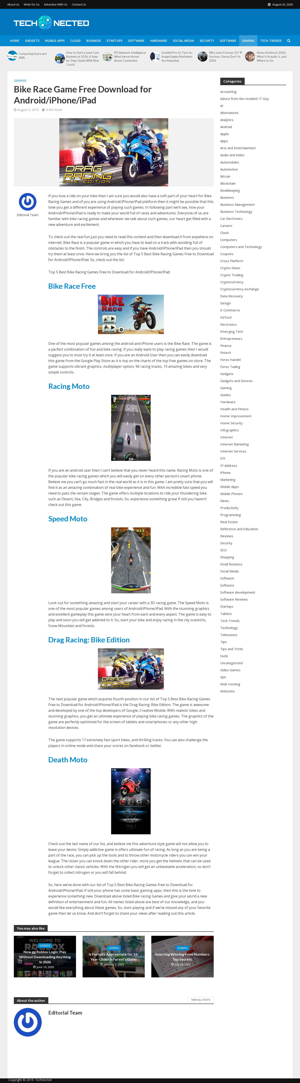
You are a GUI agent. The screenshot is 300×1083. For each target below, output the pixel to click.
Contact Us (79, 4)
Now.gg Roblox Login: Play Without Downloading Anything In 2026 (45, 957)
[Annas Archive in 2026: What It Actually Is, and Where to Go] (249, 56)
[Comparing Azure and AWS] (11, 56)
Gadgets (32, 41)
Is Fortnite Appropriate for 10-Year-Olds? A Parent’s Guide (114, 956)
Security (207, 41)
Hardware (158, 41)
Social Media (183, 41)
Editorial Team (27, 215)
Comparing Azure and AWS (33, 55)
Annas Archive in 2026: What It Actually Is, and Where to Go (271, 56)
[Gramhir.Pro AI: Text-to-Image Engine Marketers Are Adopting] (154, 56)
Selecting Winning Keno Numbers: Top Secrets (182, 956)
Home (14, 41)
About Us (13, 4)
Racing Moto (69, 386)
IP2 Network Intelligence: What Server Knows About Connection (130, 56)
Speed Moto (67, 518)
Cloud (75, 41)
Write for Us (32, 4)
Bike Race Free (72, 285)
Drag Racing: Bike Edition (89, 639)
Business (93, 41)
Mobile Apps (55, 41)
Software (136, 41)
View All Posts (200, 999)
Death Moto (67, 759)
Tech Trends (271, 41)
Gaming (248, 41)
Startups (114, 41)
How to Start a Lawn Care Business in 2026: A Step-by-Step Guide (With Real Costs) (82, 58)
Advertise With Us (55, 4)
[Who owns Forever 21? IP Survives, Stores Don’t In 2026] (202, 56)
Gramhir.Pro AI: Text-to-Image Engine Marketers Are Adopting (177, 56)
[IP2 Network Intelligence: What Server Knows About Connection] (107, 56)
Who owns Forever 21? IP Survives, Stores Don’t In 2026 (225, 56)
